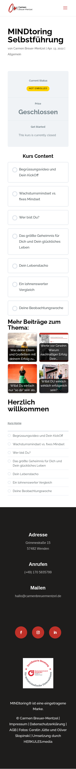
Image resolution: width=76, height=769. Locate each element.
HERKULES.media (38, 742)
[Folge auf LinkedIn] (55, 632)
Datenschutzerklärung (47, 724)
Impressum (18, 724)
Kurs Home (14, 423)
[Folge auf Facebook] (21, 632)
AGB (12, 730)
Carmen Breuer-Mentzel (29, 48)
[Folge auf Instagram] (38, 632)
